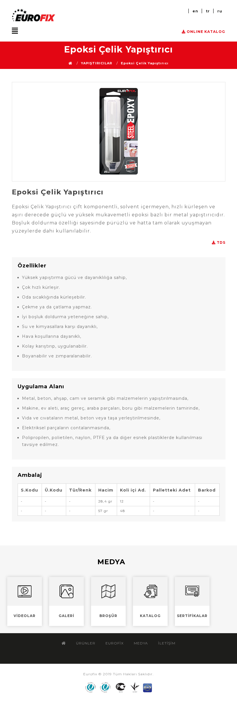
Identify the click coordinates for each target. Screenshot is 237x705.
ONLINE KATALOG (205, 31)
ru (219, 11)
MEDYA (141, 643)
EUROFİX (114, 643)
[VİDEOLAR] (28, 627)
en (195, 11)
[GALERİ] (70, 627)
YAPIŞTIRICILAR (96, 63)
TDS (220, 243)
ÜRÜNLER (85, 643)
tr (208, 11)
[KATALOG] (154, 627)
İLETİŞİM (166, 643)
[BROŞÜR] (112, 627)
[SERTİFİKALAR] (195, 627)
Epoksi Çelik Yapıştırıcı (145, 63)
